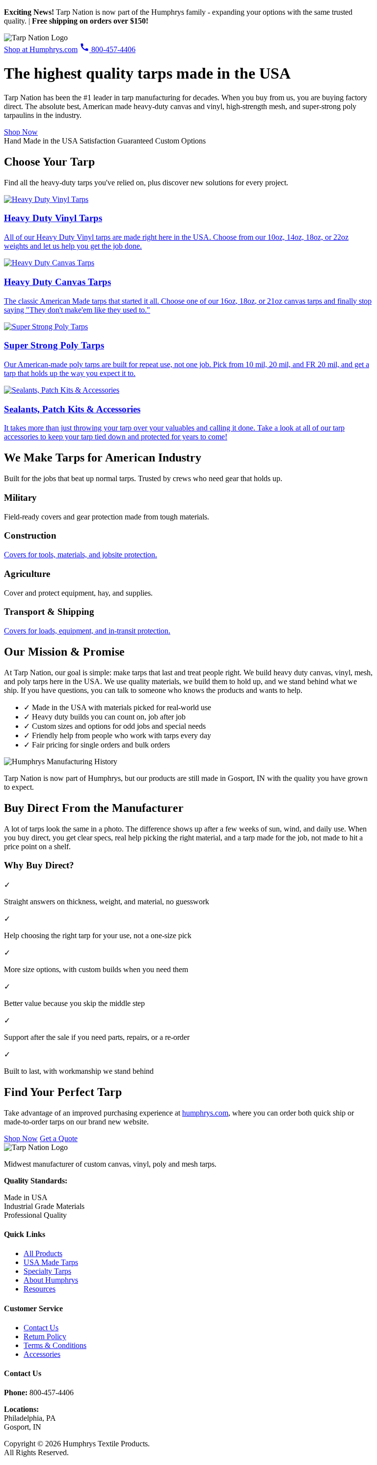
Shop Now (21, 132)
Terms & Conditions (55, 1345)
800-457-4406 (112, 49)
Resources (39, 1289)
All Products (43, 1253)
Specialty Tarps (47, 1271)
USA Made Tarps (51, 1262)
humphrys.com (205, 1113)
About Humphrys (51, 1280)
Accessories (42, 1354)
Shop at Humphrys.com (41, 49)
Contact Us (41, 1327)
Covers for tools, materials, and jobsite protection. (80, 554)
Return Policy (45, 1336)
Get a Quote (59, 1138)
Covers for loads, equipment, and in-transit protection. (87, 631)
